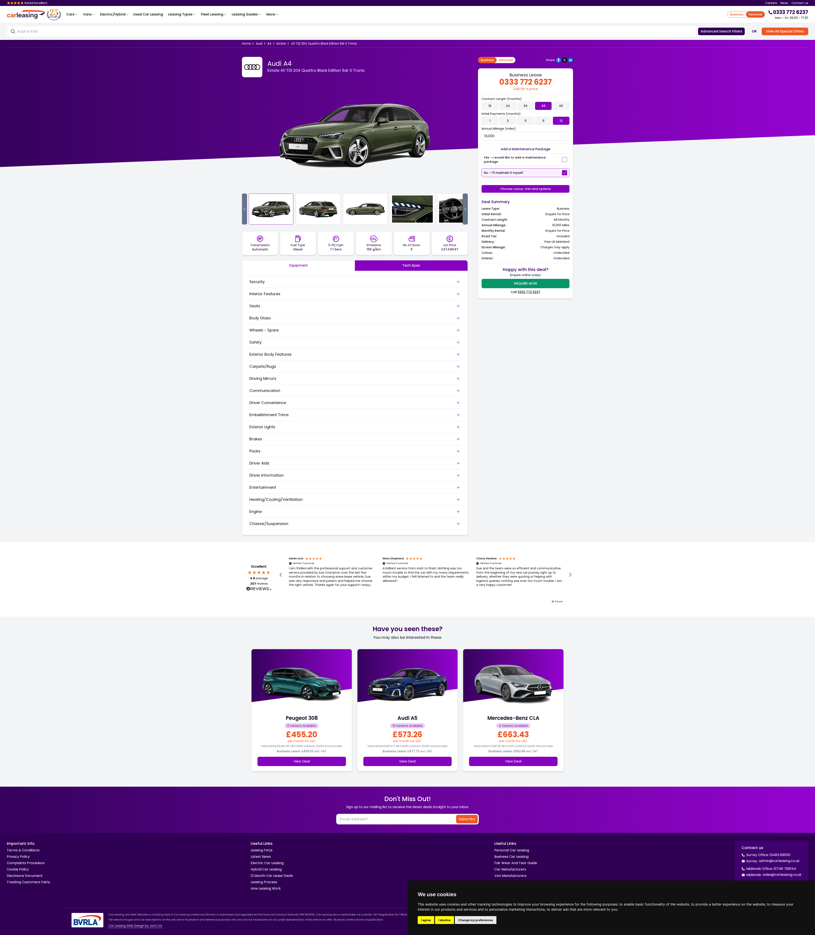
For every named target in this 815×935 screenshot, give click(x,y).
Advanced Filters (721, 31)
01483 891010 (780, 854)
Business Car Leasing (511, 856)
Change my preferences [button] (475, 920)
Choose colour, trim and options (525, 189)
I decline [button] (444, 920)
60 (561, 106)
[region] (425, 574)
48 (543, 106)
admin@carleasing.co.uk (779, 860)
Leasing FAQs (262, 850)
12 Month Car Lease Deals (272, 875)
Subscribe (467, 819)
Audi (259, 43)
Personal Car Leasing (511, 850)
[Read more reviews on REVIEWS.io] (259, 589)
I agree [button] (426, 920)
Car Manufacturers (510, 869)
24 (508, 106)
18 (489, 106)
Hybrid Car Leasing (266, 869)
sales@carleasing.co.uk (782, 874)
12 (561, 121)
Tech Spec (411, 265)
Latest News (261, 856)
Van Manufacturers (510, 875)
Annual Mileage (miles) (499, 128)
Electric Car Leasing (267, 863)
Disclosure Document (25, 875)
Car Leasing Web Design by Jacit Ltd (135, 926)
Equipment (298, 265)
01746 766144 (784, 868)
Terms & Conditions (23, 850)
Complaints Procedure (26, 863)
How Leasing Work (266, 888)
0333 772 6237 (529, 292)
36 (525, 106)
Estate (281, 43)
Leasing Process (264, 882)
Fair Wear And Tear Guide (515, 863)
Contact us (799, 3)
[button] (281, 575)
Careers (771, 3)
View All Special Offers (785, 31)
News (784, 3)
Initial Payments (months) (501, 114)
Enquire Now (525, 283)
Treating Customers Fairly (28, 882)
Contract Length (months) (502, 99)
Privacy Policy (18, 856)
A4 (269, 43)
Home (246, 43)
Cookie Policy (18, 869)
